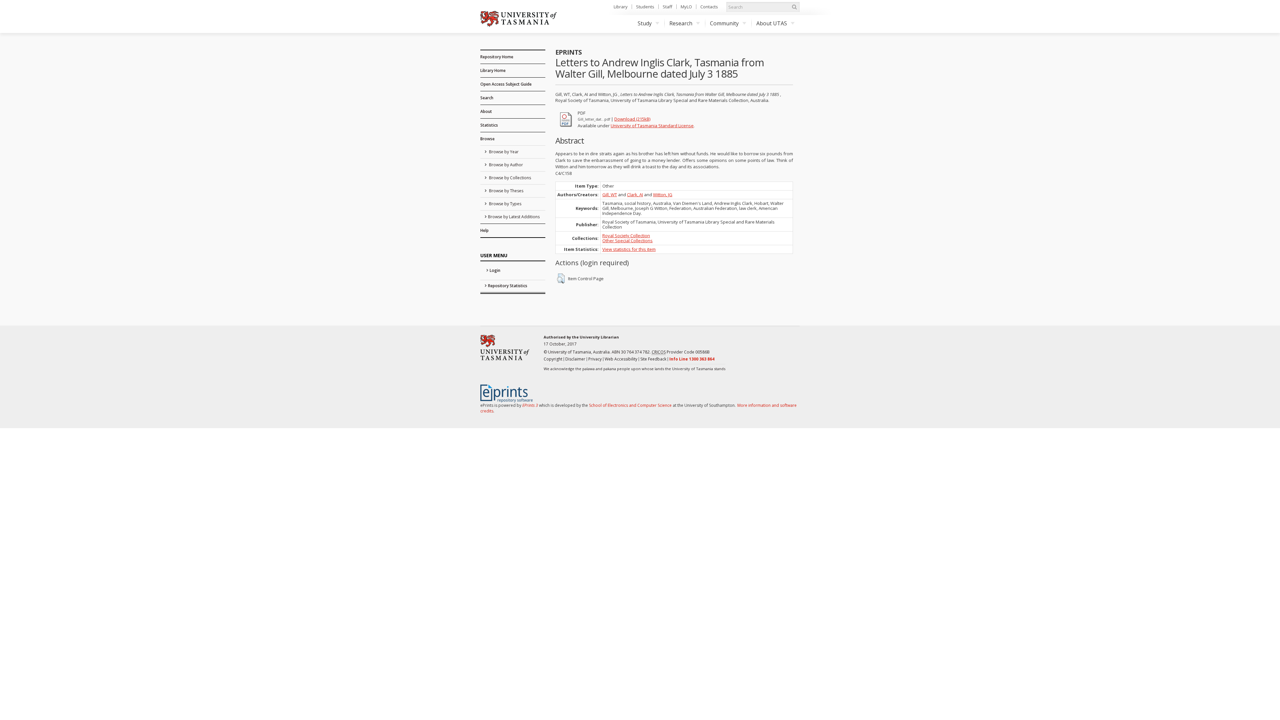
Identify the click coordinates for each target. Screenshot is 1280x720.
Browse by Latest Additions (514, 217)
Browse (487, 139)
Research (680, 23)
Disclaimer (575, 359)
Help (484, 230)
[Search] (794, 7)
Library (621, 7)
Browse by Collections (509, 178)
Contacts (709, 7)
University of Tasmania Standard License (652, 126)
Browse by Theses (505, 191)
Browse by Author (505, 165)
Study (645, 23)
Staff (667, 7)
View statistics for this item (629, 249)
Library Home (493, 70)
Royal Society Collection (626, 236)
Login (495, 270)
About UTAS (771, 23)
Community (724, 23)
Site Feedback (653, 359)
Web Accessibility (621, 359)
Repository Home (496, 57)
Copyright (553, 359)
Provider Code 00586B (681, 352)
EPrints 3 (530, 405)
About (486, 111)
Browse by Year (503, 152)
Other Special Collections (627, 241)
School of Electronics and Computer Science (630, 405)
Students (645, 7)
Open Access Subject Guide (506, 84)
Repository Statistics (507, 286)
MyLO (686, 7)
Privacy (595, 359)
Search (486, 98)
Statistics (489, 125)
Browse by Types (504, 204)
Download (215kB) (632, 119)
